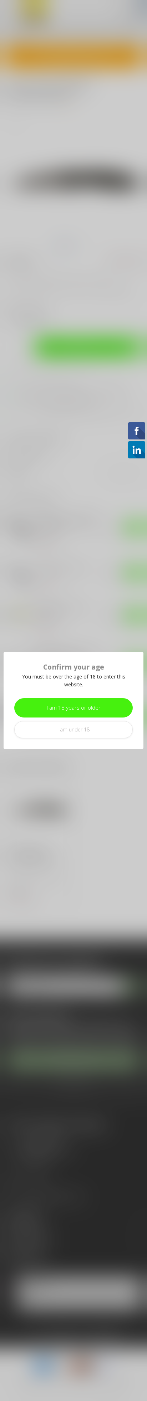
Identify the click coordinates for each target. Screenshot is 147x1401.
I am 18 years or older (74, 707)
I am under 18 (73, 729)
